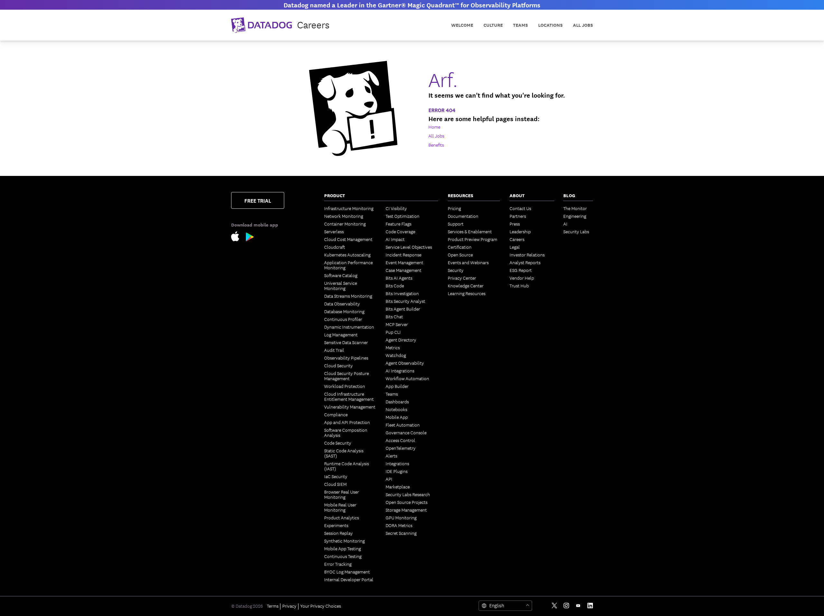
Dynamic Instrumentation (349, 326)
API (389, 478)
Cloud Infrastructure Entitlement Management (349, 396)
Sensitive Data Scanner (346, 342)
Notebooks (396, 409)
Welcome (462, 25)
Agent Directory (401, 339)
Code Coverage (400, 231)
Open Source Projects (406, 502)
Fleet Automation (403, 424)
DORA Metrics (399, 525)
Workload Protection (344, 386)
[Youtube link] (578, 605)
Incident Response (403, 254)
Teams (392, 393)
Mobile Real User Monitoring (340, 507)
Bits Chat (394, 316)
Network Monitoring (343, 215)
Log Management (341, 334)
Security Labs (576, 231)
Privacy (289, 605)
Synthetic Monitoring (344, 540)
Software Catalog (340, 275)
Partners (518, 215)
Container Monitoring (345, 223)
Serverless (334, 231)
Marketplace (398, 486)
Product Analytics (341, 517)
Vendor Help (522, 277)
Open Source (460, 254)
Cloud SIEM (335, 483)
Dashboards (397, 401)
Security (456, 270)
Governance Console (406, 432)
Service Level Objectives (409, 246)
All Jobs (583, 25)
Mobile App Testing (342, 548)
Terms (272, 605)
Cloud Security (338, 365)
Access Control (400, 440)
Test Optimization (402, 215)
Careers (517, 239)
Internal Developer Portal (348, 579)
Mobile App (397, 416)
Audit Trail (334, 349)
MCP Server (397, 324)
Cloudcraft (334, 246)
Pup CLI (393, 331)
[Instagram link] (566, 605)
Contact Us (520, 208)
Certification (460, 246)
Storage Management (406, 509)
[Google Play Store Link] (250, 238)
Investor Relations (527, 254)
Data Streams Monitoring (348, 295)
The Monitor (575, 208)
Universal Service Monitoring (340, 285)
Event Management (404, 262)
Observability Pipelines (346, 357)
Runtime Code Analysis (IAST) (346, 466)
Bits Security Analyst (405, 300)
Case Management (403, 270)
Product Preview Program (472, 239)
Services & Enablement (470, 231)
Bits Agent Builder (403, 308)
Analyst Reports (525, 262)
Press (515, 223)
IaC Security (335, 476)
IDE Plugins (396, 471)
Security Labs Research (408, 494)
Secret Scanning (401, 532)
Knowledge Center (465, 285)
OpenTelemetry (401, 447)
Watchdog (396, 355)
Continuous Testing (342, 556)
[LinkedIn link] (590, 605)
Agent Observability (405, 362)
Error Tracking (337, 563)
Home (434, 126)
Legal (515, 246)
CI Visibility (396, 208)
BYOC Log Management (347, 571)
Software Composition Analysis (345, 432)
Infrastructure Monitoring (348, 208)
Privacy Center (462, 277)
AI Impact (395, 239)
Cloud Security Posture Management (346, 376)
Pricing (454, 208)
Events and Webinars (468, 262)
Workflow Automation (407, 378)
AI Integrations (400, 370)
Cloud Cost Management (348, 239)
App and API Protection (347, 422)
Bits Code (395, 285)
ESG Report (521, 270)
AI (565, 223)
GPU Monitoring (401, 517)
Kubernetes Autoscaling (347, 254)
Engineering (574, 215)
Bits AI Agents (399, 277)
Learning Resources (466, 293)
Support (456, 223)
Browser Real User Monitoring (341, 494)
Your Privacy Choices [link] (320, 605)
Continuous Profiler (343, 319)
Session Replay (338, 532)
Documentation (463, 215)
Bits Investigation (402, 293)
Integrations (397, 463)
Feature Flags (398, 223)
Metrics (393, 347)
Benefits (436, 144)
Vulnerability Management (349, 406)
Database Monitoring (344, 311)
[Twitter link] (554, 605)
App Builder (397, 386)
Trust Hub (519, 285)
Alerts (391, 455)
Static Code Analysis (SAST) (343, 453)
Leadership (520, 231)
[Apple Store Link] (238, 237)
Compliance (336, 414)
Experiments (336, 525)
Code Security (337, 442)
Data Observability (342, 303)
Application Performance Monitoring (348, 265)
